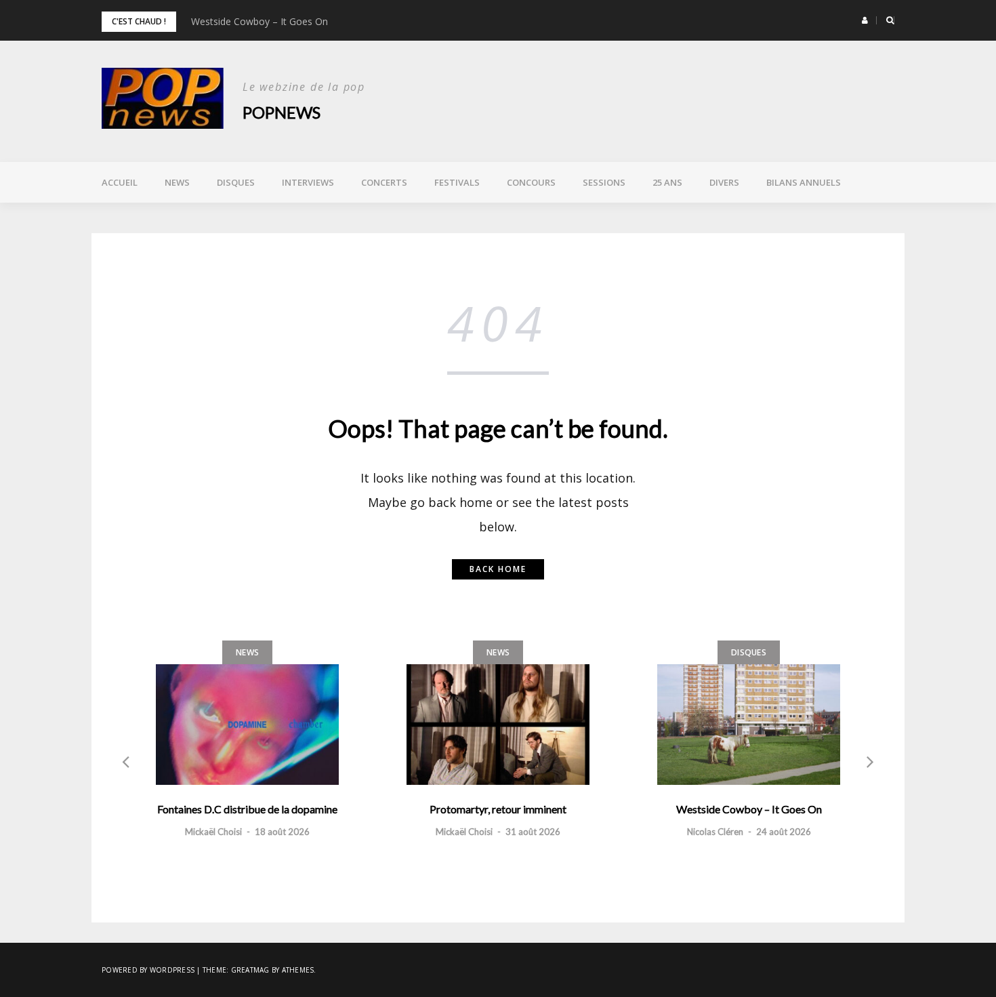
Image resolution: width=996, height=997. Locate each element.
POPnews (281, 112)
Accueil (120, 182)
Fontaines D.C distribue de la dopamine (247, 808)
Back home (498, 569)
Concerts (384, 182)
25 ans (667, 182)
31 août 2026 (532, 831)
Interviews (308, 182)
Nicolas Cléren (715, 831)
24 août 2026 (783, 831)
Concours (531, 182)
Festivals (457, 182)
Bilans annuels (803, 182)
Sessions (604, 182)
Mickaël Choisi (213, 831)
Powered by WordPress (148, 970)
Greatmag (250, 970)
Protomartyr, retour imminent (498, 808)
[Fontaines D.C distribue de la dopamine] (247, 724)
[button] (865, 20)
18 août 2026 (282, 831)
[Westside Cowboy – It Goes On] (748, 724)
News (177, 182)
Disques (236, 182)
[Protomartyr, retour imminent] (498, 724)
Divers (724, 182)
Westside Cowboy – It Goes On (259, 21)
